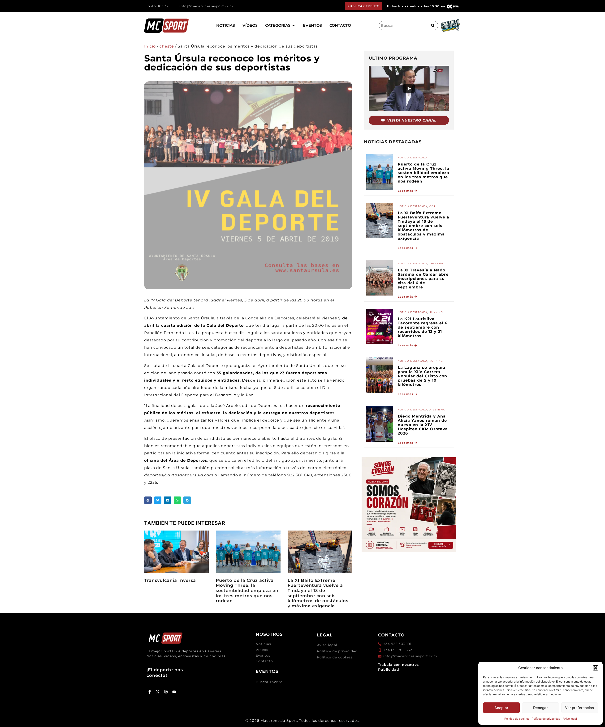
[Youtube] (174, 692)
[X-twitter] (158, 692)
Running (436, 312)
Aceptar (501, 707)
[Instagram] (166, 692)
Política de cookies (516, 718)
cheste (167, 46)
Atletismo (437, 409)
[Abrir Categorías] (293, 25)
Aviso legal (570, 718)
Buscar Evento (269, 682)
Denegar (540, 707)
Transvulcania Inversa (170, 580)
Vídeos (262, 650)
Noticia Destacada (412, 157)
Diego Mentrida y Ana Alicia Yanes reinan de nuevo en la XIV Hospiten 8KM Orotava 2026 (423, 424)
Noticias (263, 644)
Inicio (150, 46)
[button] (595, 668)
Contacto (264, 661)
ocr (432, 206)
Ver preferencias (579, 707)
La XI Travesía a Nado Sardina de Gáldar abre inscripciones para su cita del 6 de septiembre (423, 278)
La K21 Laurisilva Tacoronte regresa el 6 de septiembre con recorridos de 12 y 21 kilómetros (422, 327)
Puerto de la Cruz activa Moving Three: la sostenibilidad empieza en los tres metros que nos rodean (247, 590)
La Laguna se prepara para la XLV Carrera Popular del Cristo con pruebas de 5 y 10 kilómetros (422, 376)
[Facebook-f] (150, 692)
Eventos (263, 655)
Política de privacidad (546, 718)
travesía (436, 263)
